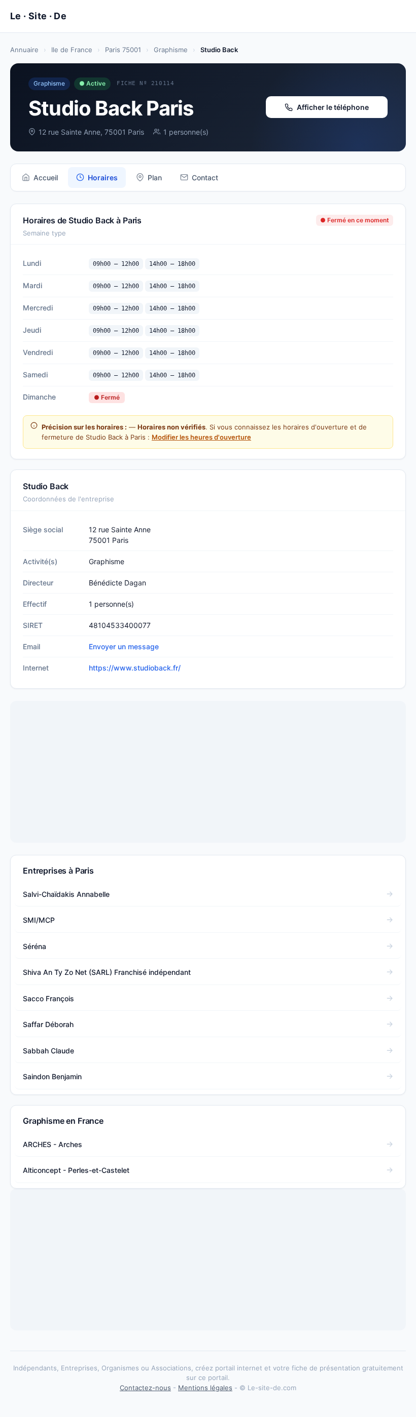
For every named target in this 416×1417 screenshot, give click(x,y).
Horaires (103, 177)
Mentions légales (205, 1388)
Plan (155, 177)
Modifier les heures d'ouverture (201, 437)
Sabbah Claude (48, 1050)
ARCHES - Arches (52, 1144)
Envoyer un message (124, 646)
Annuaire (24, 50)
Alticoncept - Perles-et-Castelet (76, 1170)
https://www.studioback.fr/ (135, 667)
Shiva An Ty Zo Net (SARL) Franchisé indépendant (107, 972)
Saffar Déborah (48, 1024)
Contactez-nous (145, 1388)
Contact (205, 177)
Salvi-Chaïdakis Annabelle (66, 894)
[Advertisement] (208, 772)
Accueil (45, 177)
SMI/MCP (39, 920)
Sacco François (48, 998)
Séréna (34, 946)
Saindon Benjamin (52, 1076)
